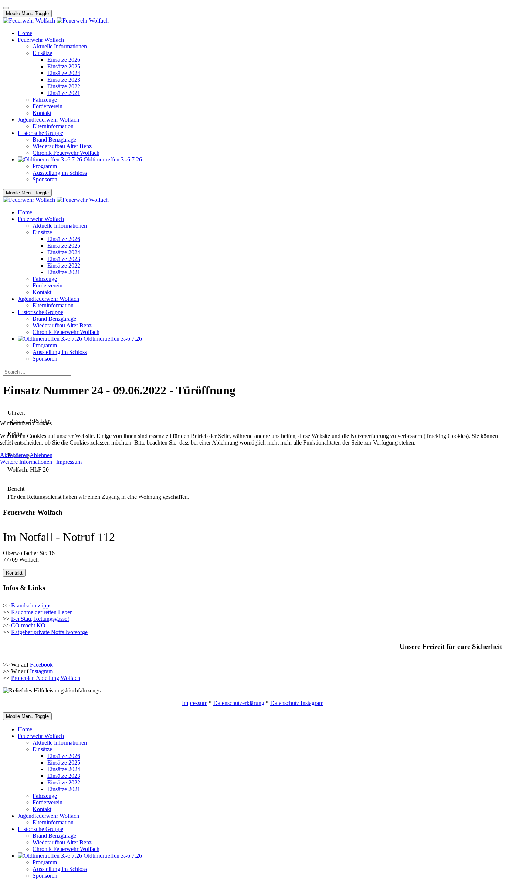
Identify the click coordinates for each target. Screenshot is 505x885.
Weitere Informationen (26, 462)
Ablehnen (41, 455)
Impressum (69, 462)
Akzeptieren (14, 455)
